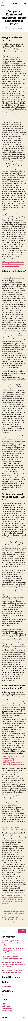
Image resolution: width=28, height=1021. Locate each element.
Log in (4, 1004)
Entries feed (6, 1006)
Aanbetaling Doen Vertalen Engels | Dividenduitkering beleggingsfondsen (13, 759)
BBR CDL (14, 3)
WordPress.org (7, 1011)
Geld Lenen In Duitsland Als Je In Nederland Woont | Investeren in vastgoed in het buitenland (13, 264)
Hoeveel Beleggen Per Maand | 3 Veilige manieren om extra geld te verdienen (13, 943)
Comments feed (7, 1008)
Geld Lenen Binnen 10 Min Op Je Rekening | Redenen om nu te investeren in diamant (12, 951)
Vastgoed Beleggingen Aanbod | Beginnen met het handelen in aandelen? (12, 902)
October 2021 (6, 986)
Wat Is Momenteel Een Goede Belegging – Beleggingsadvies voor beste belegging (13, 964)
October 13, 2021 (17, 28)
